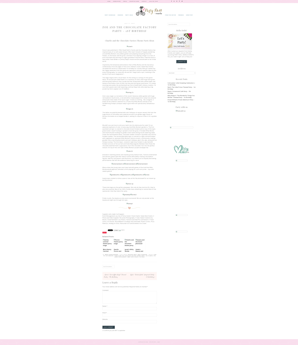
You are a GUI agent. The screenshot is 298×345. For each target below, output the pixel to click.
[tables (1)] (129, 122)
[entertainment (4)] (130, 164)
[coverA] (129, 46)
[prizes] (146, 175)
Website (105, 319)
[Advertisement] (182, 187)
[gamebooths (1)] (115, 175)
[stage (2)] (129, 109)
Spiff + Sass (156, 342)
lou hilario (149, 255)
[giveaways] (127, 194)
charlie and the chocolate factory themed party (129, 255)
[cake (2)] (129, 151)
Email (104, 313)
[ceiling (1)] (129, 92)
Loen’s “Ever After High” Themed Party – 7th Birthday (115, 276)
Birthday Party (132, 254)
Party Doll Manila (149, 11)
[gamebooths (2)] (127, 175)
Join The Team (153, 1)
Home (109, 1)
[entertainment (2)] (118, 164)
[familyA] (130, 203)
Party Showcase (142, 254)
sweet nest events (133, 257)
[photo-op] (129, 184)
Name (104, 306)
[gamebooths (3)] (138, 175)
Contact (144, 1)
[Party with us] (182, 116)
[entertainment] (142, 164)
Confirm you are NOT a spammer (114, 330)
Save (105, 232)
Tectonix (142, 257)
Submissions (117, 1)
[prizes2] (134, 194)
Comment (105, 290)
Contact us (181, 61)
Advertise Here (134, 1)
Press (125, 1)
